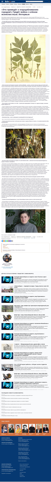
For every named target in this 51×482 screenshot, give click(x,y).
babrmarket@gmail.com (9, 471)
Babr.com (10, 2)
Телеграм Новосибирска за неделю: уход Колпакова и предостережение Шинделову (29, 334)
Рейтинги (19, 4)
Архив (31, 4)
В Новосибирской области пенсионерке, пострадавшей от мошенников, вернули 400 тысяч (17, 395)
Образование (25, 370)
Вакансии (21, 470)
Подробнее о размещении (6, 473)
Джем (4, 246)
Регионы (3, 4)
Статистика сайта (23, 472)
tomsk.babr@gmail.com (26, 458)
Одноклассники (6, 248)
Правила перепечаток (24, 465)
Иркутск (29, 370)
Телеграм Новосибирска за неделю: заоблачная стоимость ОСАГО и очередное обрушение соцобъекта (30, 383)
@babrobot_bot (8, 466)
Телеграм (5, 245)
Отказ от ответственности (24, 464)
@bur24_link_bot (25, 440)
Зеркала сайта (22, 476)
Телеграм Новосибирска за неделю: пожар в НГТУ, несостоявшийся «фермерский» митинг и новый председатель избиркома (28, 354)
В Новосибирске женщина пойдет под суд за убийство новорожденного (13, 409)
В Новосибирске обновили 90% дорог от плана (9, 415)
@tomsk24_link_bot (25, 457)
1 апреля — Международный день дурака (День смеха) (29, 344)
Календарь (22, 475)
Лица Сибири (5, 421)
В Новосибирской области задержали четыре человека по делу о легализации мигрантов (16, 412)
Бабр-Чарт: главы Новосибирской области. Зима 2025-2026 (30, 373)
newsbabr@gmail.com (9, 440)
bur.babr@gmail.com (25, 441)
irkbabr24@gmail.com (25, 445)
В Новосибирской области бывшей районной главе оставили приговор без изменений (16, 404)
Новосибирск (28, 236)
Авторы (15, 4)
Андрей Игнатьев (7, 236)
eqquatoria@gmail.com (9, 467)
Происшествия (29, 361)
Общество (19, 236)
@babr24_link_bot (8, 439)
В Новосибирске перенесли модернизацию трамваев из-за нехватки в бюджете (15, 401)
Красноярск (33, 370)
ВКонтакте (5, 247)
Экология (23, 236)
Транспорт (30, 389)
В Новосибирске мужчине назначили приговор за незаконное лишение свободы (15, 398)
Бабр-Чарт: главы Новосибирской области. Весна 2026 (29, 314)
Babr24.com (14, 236)
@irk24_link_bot (25, 444)
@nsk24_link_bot (25, 453)
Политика (25, 302)
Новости (27, 4)
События (28, 302)
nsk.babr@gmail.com (25, 454)
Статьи (23, 4)
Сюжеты (7, 4)
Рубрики (11, 4)
